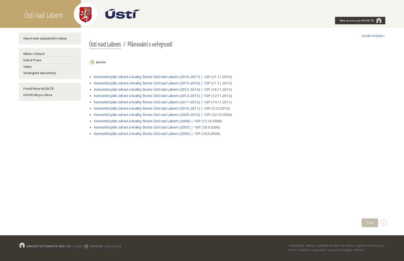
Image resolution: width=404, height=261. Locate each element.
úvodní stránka (372, 36)
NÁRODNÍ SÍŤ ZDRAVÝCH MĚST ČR (48, 246)
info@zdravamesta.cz (370, 245)
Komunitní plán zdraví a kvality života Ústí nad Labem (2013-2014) (147, 89)
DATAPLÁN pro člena (37, 95)
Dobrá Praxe (32, 60)
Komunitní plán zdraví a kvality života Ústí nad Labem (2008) (142, 120)
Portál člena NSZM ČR (38, 88)
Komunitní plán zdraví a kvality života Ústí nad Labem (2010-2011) (147, 108)
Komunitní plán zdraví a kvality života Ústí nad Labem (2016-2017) (147, 76)
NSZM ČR (357, 20)
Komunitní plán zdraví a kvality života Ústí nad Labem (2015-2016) (147, 83)
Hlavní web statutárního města (45, 38)
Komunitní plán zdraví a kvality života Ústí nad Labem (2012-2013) (147, 95)
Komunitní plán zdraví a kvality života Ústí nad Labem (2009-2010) (147, 114)
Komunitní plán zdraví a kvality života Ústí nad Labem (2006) (142, 133)
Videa (27, 66)
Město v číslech (34, 54)
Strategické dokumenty (39, 73)
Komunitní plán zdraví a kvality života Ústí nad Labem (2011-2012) (147, 102)
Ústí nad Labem (105, 43)
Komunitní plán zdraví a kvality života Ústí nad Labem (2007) (142, 127)
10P (207, 76)
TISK (369, 222)
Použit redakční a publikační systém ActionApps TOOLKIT (327, 250)
